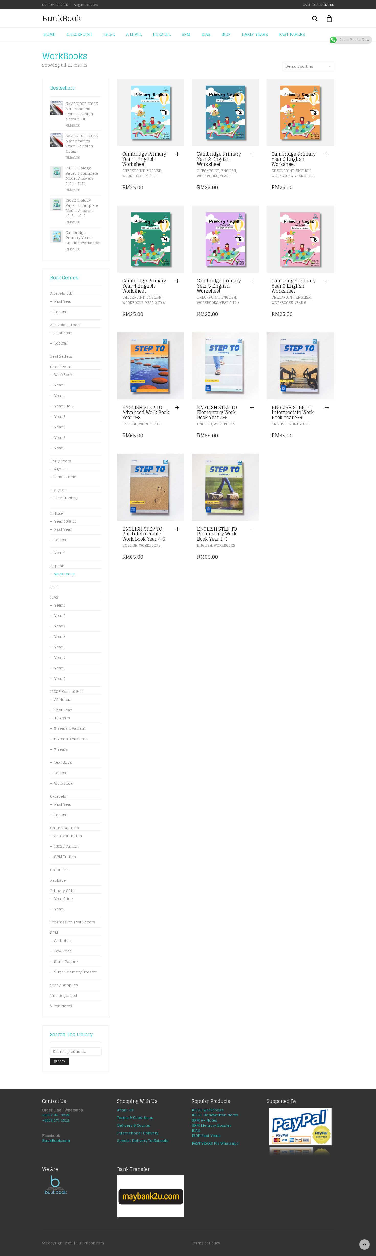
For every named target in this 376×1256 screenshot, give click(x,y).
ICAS (206, 34)
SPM (186, 34)
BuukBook (61, 18)
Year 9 (60, 448)
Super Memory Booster (75, 972)
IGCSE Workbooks (208, 1110)
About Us (125, 1110)
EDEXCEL (162, 34)
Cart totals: (318, 4)
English (153, 171)
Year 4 (60, 626)
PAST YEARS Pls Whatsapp (215, 1143)
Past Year (63, 301)
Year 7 (60, 427)
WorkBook (63, 374)
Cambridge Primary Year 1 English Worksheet (144, 159)
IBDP (226, 34)
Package (58, 880)
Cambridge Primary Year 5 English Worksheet (219, 286)
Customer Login (55, 4)
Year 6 (300, 303)
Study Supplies (64, 985)
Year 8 (60, 437)
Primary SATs (62, 890)
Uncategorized (63, 995)
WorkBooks (132, 176)
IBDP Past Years (206, 1135)
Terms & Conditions (135, 1117)
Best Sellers (61, 356)
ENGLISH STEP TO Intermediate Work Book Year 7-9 (293, 412)
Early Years (60, 461)
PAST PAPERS (292, 34)
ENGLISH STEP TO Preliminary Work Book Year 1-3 (217, 534)
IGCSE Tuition (66, 846)
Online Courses (64, 828)
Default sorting (299, 66)
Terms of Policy (206, 1243)
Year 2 (225, 176)
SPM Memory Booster (211, 1125)
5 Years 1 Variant (69, 728)
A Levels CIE (61, 293)
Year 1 (151, 176)
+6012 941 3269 (55, 1115)
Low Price (63, 951)
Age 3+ (60, 490)
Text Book (63, 762)
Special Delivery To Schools (142, 1140)
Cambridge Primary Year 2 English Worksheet (219, 159)
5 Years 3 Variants (70, 739)
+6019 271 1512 (55, 1120)
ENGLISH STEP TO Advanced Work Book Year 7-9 (145, 412)
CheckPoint (133, 171)
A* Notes (62, 699)
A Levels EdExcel (65, 325)
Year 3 (60, 615)
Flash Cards (65, 477)
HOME (49, 34)
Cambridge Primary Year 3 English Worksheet (294, 159)
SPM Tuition (65, 856)
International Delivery (137, 1133)
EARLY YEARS (255, 34)
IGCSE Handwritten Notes (215, 1115)
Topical (61, 312)
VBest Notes (61, 1006)
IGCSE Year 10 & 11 (67, 691)
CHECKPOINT (79, 34)
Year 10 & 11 (65, 521)
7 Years (61, 749)
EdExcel (57, 513)
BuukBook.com (56, 1140)
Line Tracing (65, 498)
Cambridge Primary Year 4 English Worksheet (144, 286)
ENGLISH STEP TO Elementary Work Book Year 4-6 (217, 412)
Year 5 (60, 636)
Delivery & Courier (134, 1125)
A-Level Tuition (68, 835)
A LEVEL (134, 34)
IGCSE (109, 34)
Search (59, 1061)
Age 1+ (60, 469)
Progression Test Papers (72, 922)
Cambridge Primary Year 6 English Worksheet (294, 286)
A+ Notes (62, 940)
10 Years (62, 718)
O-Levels (58, 796)
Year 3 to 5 (304, 176)
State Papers (66, 961)
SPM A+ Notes (204, 1120)
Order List (59, 869)
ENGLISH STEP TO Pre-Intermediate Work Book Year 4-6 (143, 534)
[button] (178, 154)
